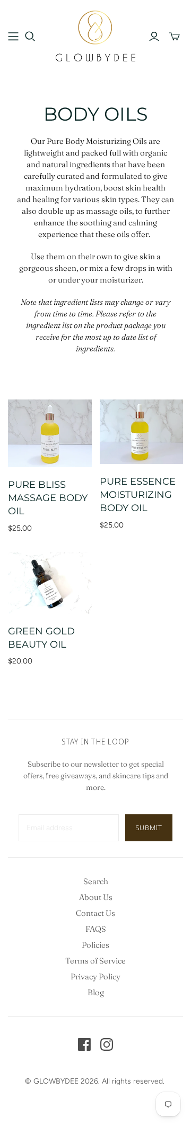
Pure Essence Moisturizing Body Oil (138, 495)
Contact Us (95, 913)
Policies (95, 945)
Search (95, 881)
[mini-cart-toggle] (174, 36)
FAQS (95, 929)
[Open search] (30, 36)
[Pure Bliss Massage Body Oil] (50, 433)
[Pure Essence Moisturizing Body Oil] (142, 431)
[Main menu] (13, 36)
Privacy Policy (95, 976)
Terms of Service (95, 961)
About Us (95, 897)
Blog (96, 992)
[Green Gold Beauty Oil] (50, 583)
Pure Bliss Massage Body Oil (48, 498)
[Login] (154, 36)
